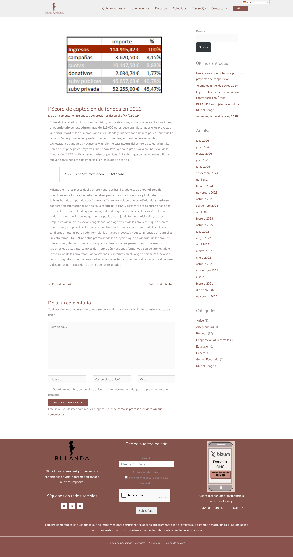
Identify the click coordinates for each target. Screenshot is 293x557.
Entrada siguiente (162, 284)
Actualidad (180, 8)
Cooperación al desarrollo (105, 115)
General (201, 353)
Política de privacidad (120, 542)
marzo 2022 (204, 251)
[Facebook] (64, 506)
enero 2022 (203, 257)
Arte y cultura (205, 327)
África (200, 320)
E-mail (146, 458)
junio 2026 (203, 147)
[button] (240, 8)
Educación (203, 346)
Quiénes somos (112, 8)
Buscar (200, 31)
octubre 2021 (204, 264)
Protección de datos (146, 472)
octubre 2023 (204, 199)
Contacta (217, 8)
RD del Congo (205, 366)
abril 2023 (202, 212)
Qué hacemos (140, 8)
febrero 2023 (204, 218)
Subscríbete (146, 510)
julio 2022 (202, 231)
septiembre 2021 (207, 270)
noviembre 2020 (206, 296)
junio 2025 (203, 166)
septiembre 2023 (207, 205)
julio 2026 (202, 140)
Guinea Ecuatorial (207, 359)
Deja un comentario (61, 115)
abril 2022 (202, 244)
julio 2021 (202, 277)
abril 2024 (202, 179)
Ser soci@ (199, 8)
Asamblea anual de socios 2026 (217, 85)
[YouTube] (80, 506)
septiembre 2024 (207, 173)
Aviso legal (155, 542)
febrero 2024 (204, 186)
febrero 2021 (204, 283)
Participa (161, 8)
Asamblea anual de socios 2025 (217, 116)
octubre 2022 (204, 225)
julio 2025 (202, 160)
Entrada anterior (61, 284)
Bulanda (81, 115)
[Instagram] (72, 506)
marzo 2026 (204, 153)
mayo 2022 (203, 238)
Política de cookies (174, 542)
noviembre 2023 (206, 192)
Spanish (250, 2)
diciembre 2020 (206, 290)
